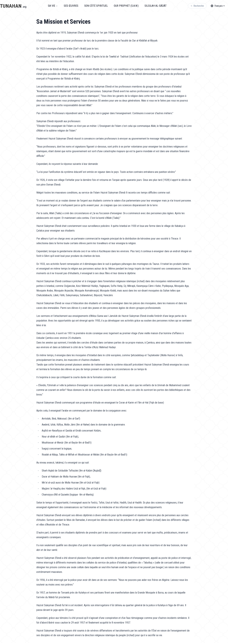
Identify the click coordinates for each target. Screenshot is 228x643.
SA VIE (51, 5)
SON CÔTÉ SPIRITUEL (96, 5)
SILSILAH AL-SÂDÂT (156, 5)
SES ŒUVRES (71, 5)
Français (219, 5)
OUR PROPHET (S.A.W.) (126, 5)
